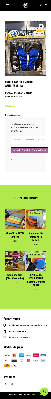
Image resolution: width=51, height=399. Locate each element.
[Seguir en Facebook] (5, 384)
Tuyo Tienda (36, 394)
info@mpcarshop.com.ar (20, 337)
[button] (41, 26)
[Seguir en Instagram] (11, 384)
